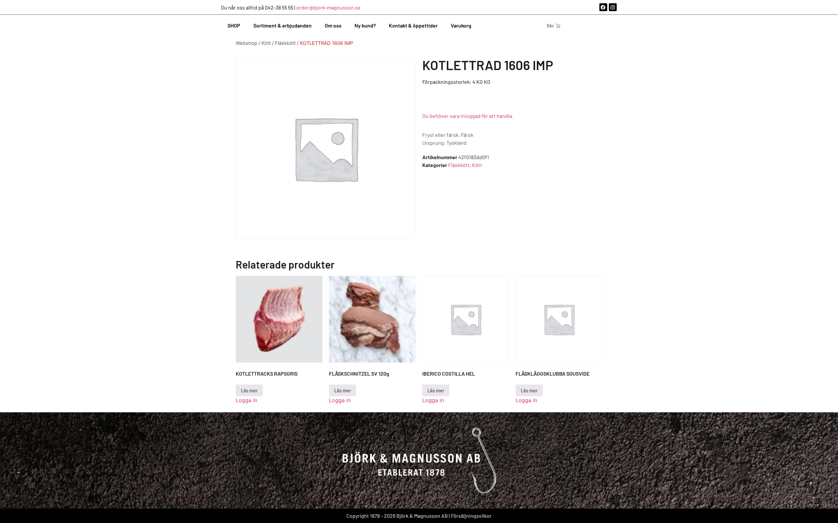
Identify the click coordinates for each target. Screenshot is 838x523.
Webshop (246, 43)
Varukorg (461, 25)
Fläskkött (285, 43)
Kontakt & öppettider (413, 25)
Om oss (333, 25)
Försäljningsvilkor (471, 516)
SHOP (234, 25)
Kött (266, 43)
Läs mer (249, 390)
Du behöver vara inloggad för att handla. (467, 116)
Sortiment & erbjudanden (282, 25)
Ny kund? (365, 25)
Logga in (246, 400)
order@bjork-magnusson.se (328, 7)
